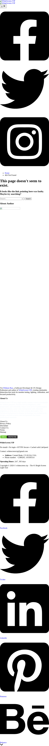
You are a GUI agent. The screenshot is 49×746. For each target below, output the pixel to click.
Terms (2, 430)
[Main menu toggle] (3, 6)
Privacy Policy (5, 424)
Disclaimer (4, 426)
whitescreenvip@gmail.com (17, 451)
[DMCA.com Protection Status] (9, 438)
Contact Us (4, 428)
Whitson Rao (8, 388)
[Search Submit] (23, 199)
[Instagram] (24, 169)
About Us (3, 421)
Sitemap (3, 432)
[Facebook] (24, 63)
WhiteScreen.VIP (25, 390)
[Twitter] (24, 113)
